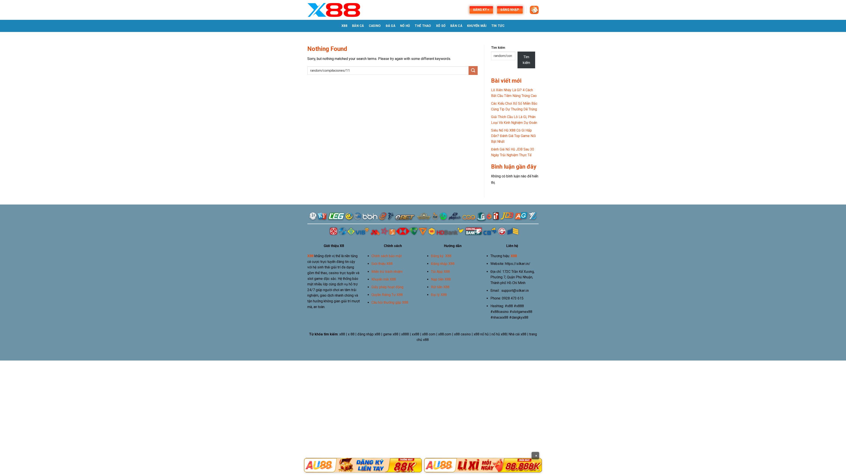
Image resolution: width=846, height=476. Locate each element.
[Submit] (473, 70)
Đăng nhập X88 (443, 264)
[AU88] (363, 465)
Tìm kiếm (498, 48)
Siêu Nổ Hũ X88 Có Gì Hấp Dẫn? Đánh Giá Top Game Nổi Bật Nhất (513, 136)
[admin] (334, 10)
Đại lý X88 (439, 295)
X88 (344, 26)
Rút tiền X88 (440, 287)
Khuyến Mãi (476, 26)
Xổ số (440, 26)
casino (375, 26)
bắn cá (358, 26)
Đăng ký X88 (441, 256)
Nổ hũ (405, 26)
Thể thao (423, 26)
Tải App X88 (440, 272)
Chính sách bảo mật (386, 256)
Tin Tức (498, 26)
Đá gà (390, 26)
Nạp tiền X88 (441, 279)
